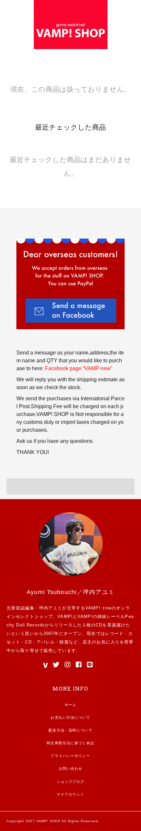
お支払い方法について (70, 717)
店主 (87, 642)
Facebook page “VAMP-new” (78, 368)
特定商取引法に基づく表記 (70, 743)
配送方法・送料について (70, 730)
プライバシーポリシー (70, 756)
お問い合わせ (71, 768)
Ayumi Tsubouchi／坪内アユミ (70, 592)
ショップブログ (71, 782)
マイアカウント (71, 794)
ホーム (70, 705)
